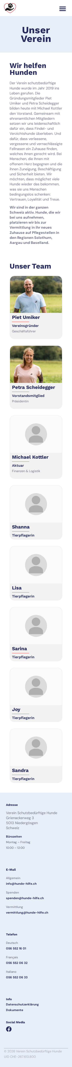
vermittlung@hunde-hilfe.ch (27, 913)
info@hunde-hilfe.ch (21, 884)
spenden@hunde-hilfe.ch (25, 898)
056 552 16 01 (16, 948)
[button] (62, 8)
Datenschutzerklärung (22, 1004)
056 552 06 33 (17, 977)
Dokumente (14, 1010)
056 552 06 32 (17, 963)
